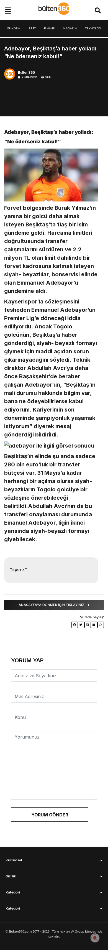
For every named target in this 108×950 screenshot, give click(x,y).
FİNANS (49, 28)
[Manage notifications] (95, 937)
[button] (97, 10)
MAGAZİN (70, 28)
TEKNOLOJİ (93, 28)
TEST (32, 28)
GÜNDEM (13, 28)
